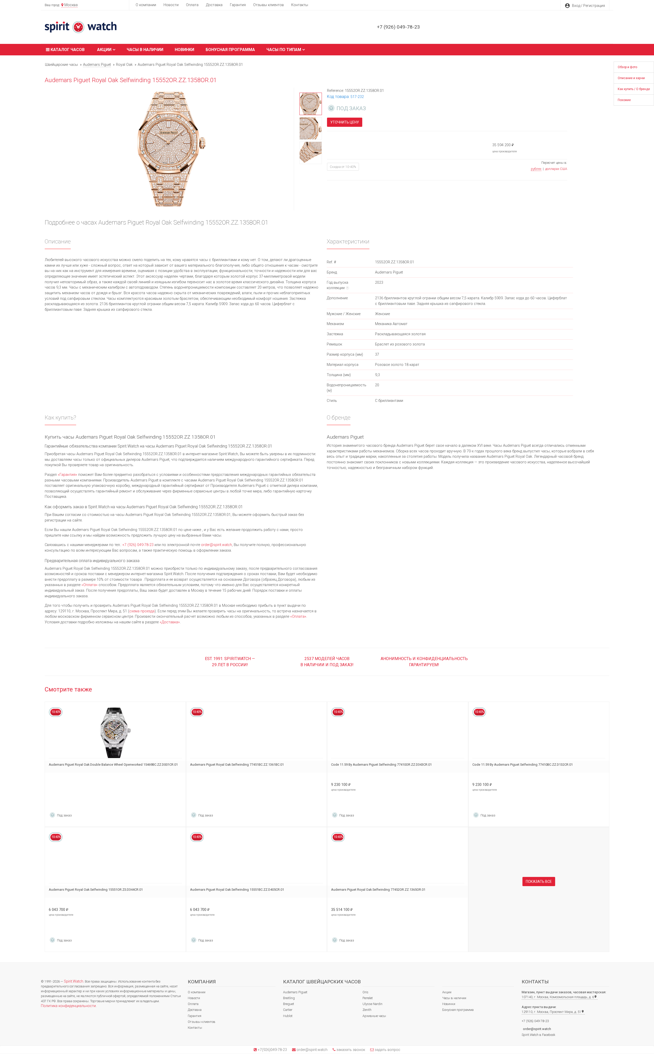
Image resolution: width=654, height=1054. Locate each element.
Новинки (184, 49)
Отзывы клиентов (268, 5)
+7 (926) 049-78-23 (398, 27)
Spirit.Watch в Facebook (538, 1035)
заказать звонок (350, 1050)
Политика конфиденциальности (68, 1006)
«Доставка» (170, 622)
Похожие (624, 100)
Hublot (288, 1016)
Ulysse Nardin (372, 1004)
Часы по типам (283, 49)
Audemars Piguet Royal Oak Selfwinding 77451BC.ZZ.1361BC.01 (237, 764)
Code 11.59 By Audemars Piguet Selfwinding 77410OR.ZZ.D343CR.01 (381, 764)
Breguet (288, 1004)
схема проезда (142, 611)
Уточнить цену (344, 122)
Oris (365, 992)
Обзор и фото (627, 67)
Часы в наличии (145, 49)
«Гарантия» (67, 475)
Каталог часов (67, 49)
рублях (536, 169)
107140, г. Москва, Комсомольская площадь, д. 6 (559, 997)
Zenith (367, 1010)
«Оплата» (89, 585)
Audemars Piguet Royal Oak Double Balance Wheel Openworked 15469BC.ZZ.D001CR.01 (113, 764)
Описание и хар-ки (631, 78)
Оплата (192, 5)
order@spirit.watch (216, 545)
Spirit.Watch (73, 981)
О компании (146, 5)
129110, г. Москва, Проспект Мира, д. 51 (553, 1012)
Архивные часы (374, 1016)
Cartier (287, 1010)
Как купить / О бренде (634, 89)
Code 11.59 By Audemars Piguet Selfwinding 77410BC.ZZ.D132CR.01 (522, 764)
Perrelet (368, 998)
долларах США (556, 169)
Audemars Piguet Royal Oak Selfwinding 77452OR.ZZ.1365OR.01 (378, 889)
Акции (104, 49)
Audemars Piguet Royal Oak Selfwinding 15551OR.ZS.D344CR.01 (96, 889)
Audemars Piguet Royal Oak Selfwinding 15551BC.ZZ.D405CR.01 (237, 889)
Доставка (214, 5)
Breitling (289, 998)
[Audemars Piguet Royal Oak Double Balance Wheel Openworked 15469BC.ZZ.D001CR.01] (115, 733)
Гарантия (238, 5)
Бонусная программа (230, 49)
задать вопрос (387, 1050)
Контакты (299, 5)
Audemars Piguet (295, 992)
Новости (171, 5)
